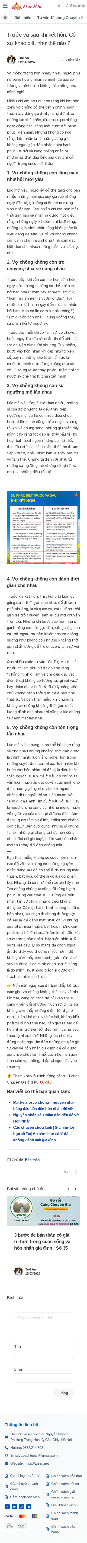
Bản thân (32, 1160)
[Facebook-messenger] (28, 1506)
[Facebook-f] (7, 1506)
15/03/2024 (32, 1273)
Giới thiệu (22, 17)
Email (19, 1369)
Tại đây (45, 1082)
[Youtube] (14, 1506)
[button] (59, 6)
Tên (17, 1346)
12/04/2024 (26, 62)
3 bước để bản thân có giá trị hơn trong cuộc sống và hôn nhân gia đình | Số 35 (42, 1241)
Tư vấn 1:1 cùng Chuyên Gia (62, 17)
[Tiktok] (21, 1506)
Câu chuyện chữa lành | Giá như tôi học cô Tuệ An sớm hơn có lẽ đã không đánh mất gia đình (43, 1134)
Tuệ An (23, 58)
